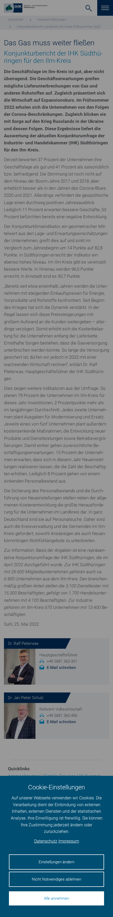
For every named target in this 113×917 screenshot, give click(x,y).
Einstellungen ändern (56, 862)
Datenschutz (45, 841)
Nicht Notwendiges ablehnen (56, 879)
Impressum (68, 841)
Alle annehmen (56, 898)
